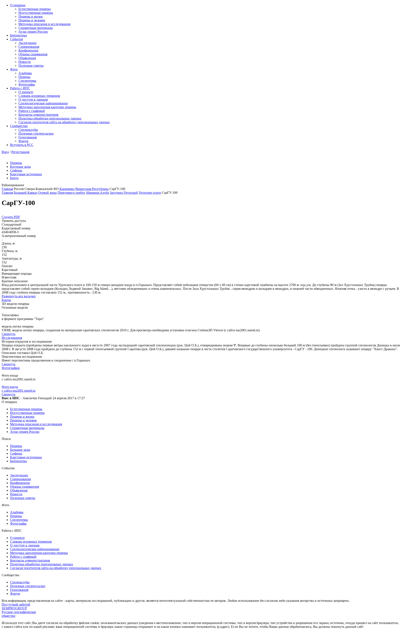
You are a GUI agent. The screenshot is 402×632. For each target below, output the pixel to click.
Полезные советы (31, 65)
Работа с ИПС (20, 88)
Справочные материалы (35, 28)
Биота (14, 178)
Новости (24, 62)
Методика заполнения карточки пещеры (47, 107)
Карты (6, 300)
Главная (7, 189)
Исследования (12, 337)
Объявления (27, 58)
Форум (23, 141)
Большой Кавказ (25, 192)
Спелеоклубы (28, 129)
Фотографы (26, 84)
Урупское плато (150, 192)
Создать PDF (11, 217)
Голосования (27, 137)
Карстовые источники (26, 174)
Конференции (28, 50)
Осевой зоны (47, 192)
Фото (14, 69)
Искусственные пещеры (35, 12)
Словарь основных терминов (39, 96)
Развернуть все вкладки (19, 296)
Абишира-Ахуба (97, 192)
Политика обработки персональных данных (49, 118)
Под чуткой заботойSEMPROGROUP (16, 606)
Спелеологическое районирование (43, 103)
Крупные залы (20, 166)
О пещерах (18, 5)
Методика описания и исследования (44, 24)
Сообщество (19, 126)
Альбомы (25, 73)
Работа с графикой (31, 111)
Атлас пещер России (33, 31)
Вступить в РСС (22, 145)
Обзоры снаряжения (32, 54)
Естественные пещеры (34, 9)
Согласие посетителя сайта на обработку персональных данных (64, 122)
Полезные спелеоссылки (36, 133)
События (16, 39)
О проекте (25, 92)
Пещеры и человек (31, 20)
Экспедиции (27, 43)
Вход (5, 152)
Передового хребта (71, 192)
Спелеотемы (27, 80)
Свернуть (8, 334)
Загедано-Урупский (124, 192)
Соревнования (28, 46)
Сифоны (16, 170)
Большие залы (20, 449)
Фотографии (11, 368)
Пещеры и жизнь (30, 16)
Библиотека (18, 35)
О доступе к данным (33, 99)
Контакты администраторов (38, 114)
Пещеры (24, 77)
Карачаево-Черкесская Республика (84, 189)
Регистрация (20, 152)
